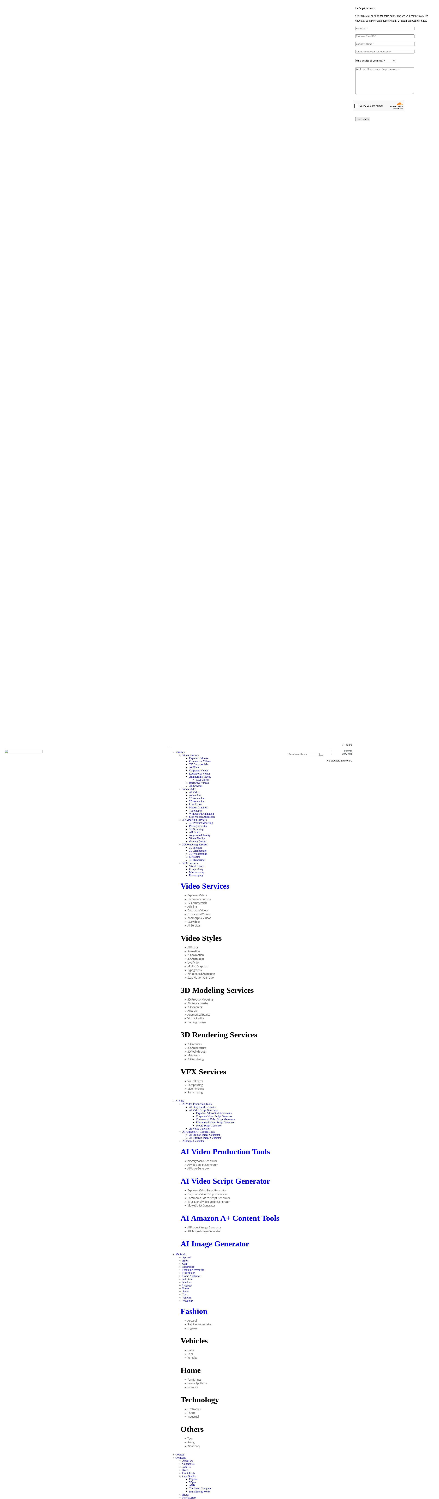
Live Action (195, 804)
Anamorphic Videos (200, 776)
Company (180, 1457)
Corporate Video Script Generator (214, 1116)
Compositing (196, 869)
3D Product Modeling (201, 822)
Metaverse (194, 856)
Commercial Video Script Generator (215, 1119)
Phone (185, 1288)
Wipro (192, 1482)
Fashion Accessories (193, 1269)
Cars (184, 1263)
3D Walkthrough (198, 853)
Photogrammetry (198, 826)
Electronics (188, 1266)
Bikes (185, 1260)
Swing (185, 1291)
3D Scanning (196, 829)
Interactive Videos (199, 782)
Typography (195, 810)
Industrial (187, 1279)
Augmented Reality (199, 835)
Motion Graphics (198, 807)
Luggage (187, 1285)
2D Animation (197, 798)
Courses (179, 1454)
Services (180, 752)
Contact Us (188, 1463)
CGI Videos (202, 779)
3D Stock (180, 1254)
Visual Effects (196, 866)
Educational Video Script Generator (215, 1122)
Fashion (194, 1311)
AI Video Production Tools (197, 1103)
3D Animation (197, 801)
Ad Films (194, 767)
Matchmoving (196, 872)
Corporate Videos (198, 770)
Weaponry (187, 1300)
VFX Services (190, 863)
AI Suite (180, 1100)
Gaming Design (197, 841)
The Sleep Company (200, 1488)
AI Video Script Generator (203, 1110)
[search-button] (321, 755)
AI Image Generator (193, 1141)
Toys (185, 1294)
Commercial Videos (200, 761)
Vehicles (186, 1297)
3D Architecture (197, 850)
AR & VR (194, 832)
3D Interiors (195, 847)
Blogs (185, 1494)
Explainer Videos (198, 758)
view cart (347, 753)
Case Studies (189, 1476)
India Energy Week (199, 1491)
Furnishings (188, 1272)
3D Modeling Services (194, 819)
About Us (187, 1460)
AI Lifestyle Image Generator (205, 1137)
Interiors (186, 1282)
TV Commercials (198, 764)
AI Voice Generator (199, 1128)
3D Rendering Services (194, 844)
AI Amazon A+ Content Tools (198, 1131)
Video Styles (189, 789)
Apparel (186, 1257)
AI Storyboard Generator (202, 1107)
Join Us (186, 1466)
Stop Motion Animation (202, 816)
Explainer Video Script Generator (214, 1113)
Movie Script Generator (209, 1125)
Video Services (190, 755)
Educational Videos (199, 773)
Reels (185, 1469)
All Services (195, 785)
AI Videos (194, 792)
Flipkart (193, 1479)
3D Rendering (197, 859)
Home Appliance (191, 1276)
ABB (192, 1485)
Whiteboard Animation (201, 813)
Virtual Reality (197, 838)
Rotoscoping (196, 875)
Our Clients (188, 1473)
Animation (195, 795)
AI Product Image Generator (204, 1134)
